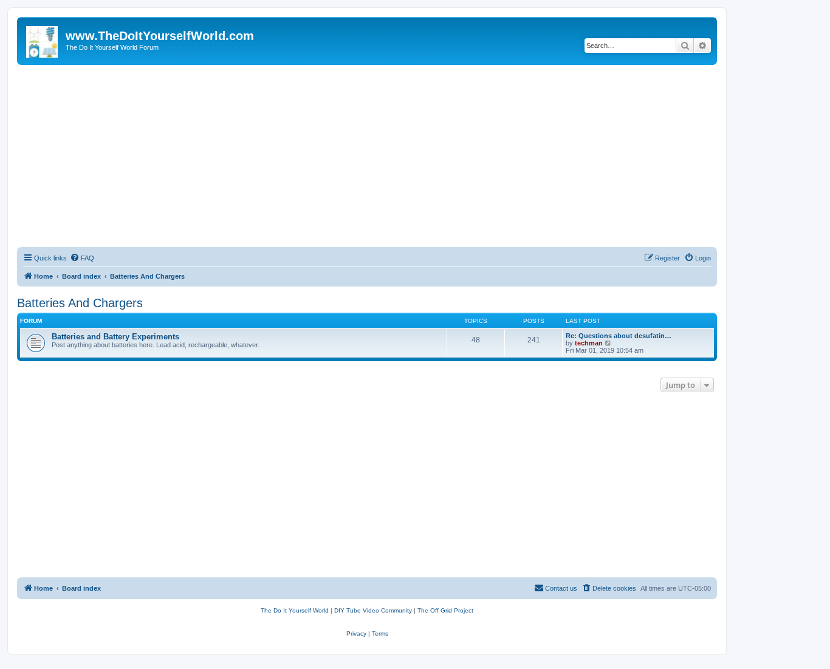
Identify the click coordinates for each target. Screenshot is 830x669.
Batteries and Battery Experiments (115, 336)
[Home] (43, 39)
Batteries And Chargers (80, 303)
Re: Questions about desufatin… (618, 335)
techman (589, 343)
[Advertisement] (367, 156)
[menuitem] (82, 258)
